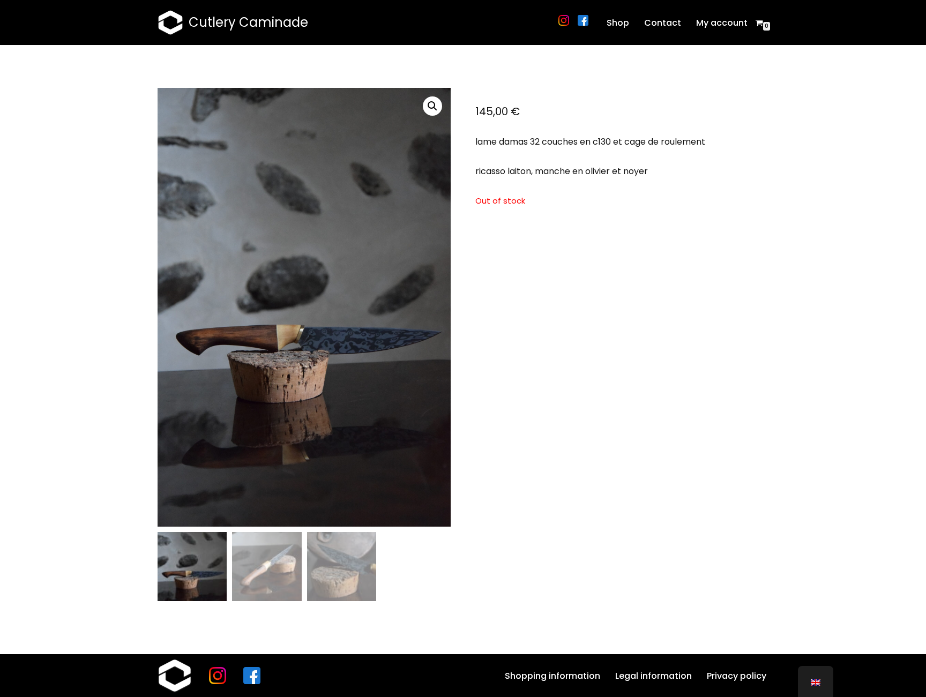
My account (722, 23)
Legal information (653, 676)
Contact (662, 23)
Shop (618, 23)
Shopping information (552, 676)
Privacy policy (736, 676)
